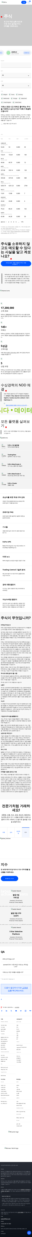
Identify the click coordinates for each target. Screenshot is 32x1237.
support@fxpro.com (5, 1219)
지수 (12, 815)
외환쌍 (4, 815)
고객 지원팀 (20, 1212)
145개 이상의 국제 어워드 (16, 335)
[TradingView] (30, 1011)
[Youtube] (16, 1011)
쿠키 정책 (6, 1191)
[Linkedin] (6, 1011)
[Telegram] (21, 1011)
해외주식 (27, 815)
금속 (16, 815)
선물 (8, 815)
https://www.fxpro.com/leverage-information (15, 232)
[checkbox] (16, 124)
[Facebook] (2, 1011)
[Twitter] (11, 1011)
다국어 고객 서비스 (11, 352)
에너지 (21, 815)
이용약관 (23, 1189)
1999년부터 (8, 314)
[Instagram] (25, 1011)
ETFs (5, 817)
